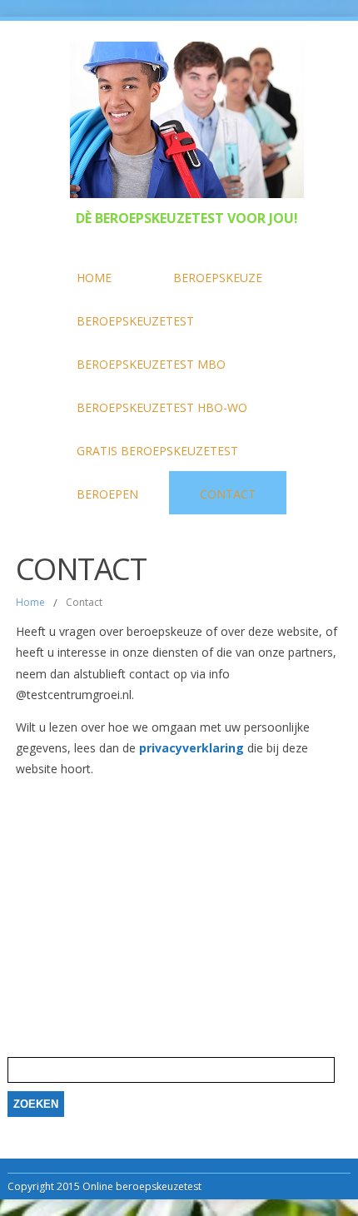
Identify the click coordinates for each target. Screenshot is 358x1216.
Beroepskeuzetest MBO (151, 364)
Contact (228, 494)
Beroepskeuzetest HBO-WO (162, 407)
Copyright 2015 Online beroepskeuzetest (104, 1186)
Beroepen (107, 494)
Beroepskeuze (217, 277)
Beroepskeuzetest (135, 321)
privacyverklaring (191, 748)
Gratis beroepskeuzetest (157, 451)
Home (94, 277)
